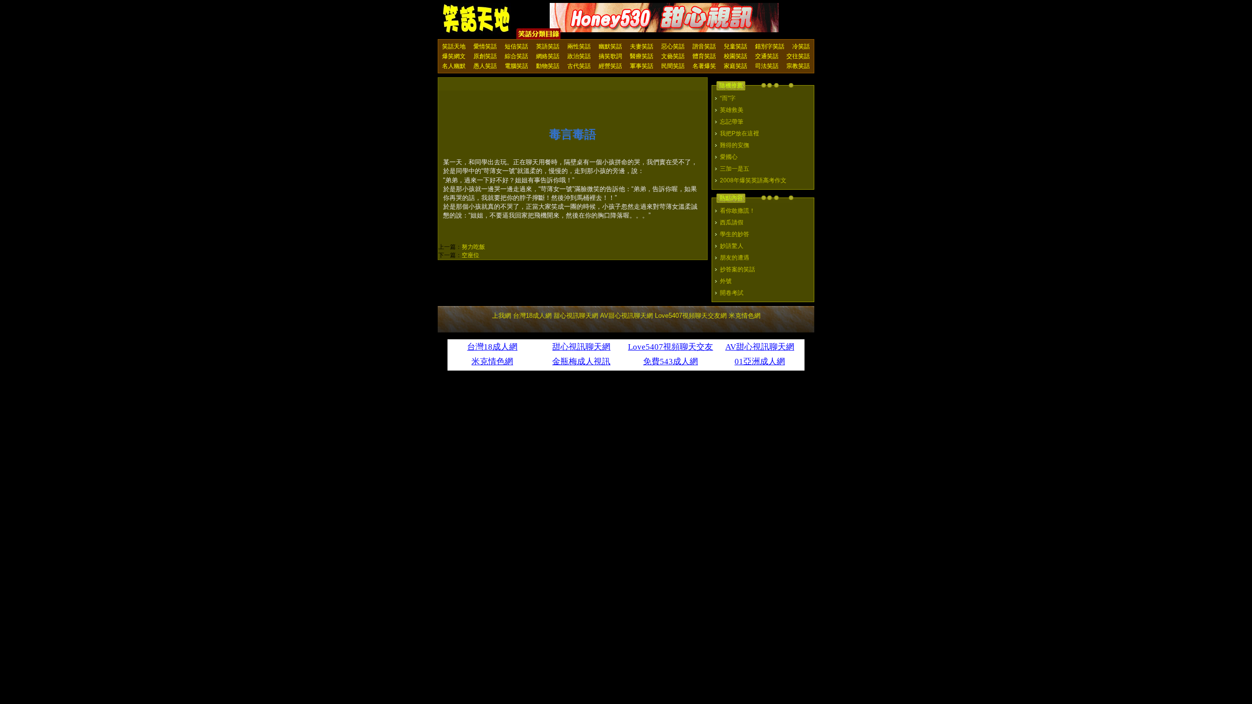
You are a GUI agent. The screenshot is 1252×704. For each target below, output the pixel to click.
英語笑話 (547, 46)
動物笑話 (547, 66)
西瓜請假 (731, 222)
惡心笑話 (673, 46)
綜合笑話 (516, 56)
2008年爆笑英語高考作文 (753, 180)
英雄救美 (731, 110)
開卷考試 (731, 292)
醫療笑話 (641, 56)
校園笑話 (735, 56)
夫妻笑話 (641, 46)
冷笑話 (801, 46)
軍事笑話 (641, 66)
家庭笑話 (735, 66)
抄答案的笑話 (737, 269)
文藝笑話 (673, 56)
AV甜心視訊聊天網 (626, 315)
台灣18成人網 (532, 315)
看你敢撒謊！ (737, 210)
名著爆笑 (704, 66)
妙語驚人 (731, 245)
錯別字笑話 (769, 46)
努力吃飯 (473, 246)
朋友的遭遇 (734, 257)
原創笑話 (485, 56)
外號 (726, 281)
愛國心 (729, 157)
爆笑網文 (454, 56)
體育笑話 (704, 56)
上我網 (501, 315)
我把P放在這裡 (739, 133)
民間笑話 (673, 66)
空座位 (470, 255)
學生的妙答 (734, 234)
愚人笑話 (485, 66)
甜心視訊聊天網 (576, 315)
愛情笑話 (485, 46)
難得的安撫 (734, 145)
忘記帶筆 (731, 121)
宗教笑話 (798, 66)
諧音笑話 (704, 46)
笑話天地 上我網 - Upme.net (477, 19)
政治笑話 (579, 56)
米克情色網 (744, 315)
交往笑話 (798, 56)
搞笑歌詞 (610, 56)
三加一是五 (734, 168)
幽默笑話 (610, 46)
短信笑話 (516, 46)
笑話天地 (454, 46)
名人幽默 (454, 66)
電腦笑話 (516, 66)
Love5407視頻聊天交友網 (691, 315)
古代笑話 (579, 66)
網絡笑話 (547, 56)
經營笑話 (610, 66)
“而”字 (728, 98)
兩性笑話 (579, 46)
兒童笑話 (735, 46)
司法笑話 (767, 66)
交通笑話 (767, 56)
